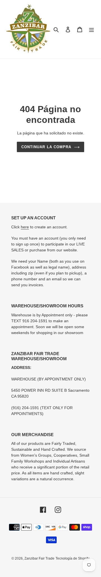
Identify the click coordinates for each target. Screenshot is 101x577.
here (25, 227)
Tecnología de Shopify (72, 558)
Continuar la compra (46, 147)
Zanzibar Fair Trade (39, 558)
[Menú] (91, 29)
